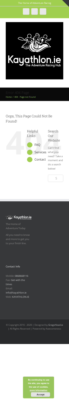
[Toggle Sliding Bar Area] (65, 3)
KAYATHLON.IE (20, 296)
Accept (40, 394)
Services (40, 152)
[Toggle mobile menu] (61, 81)
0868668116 (21, 276)
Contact (40, 159)
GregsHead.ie (55, 324)
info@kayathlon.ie (16, 292)
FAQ (37, 145)
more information (38, 390)
